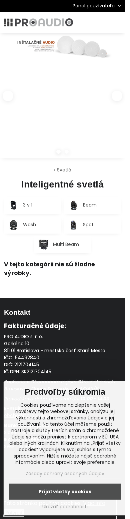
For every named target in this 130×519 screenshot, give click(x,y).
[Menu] (117, 22)
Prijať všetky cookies (65, 491)
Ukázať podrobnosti (65, 507)
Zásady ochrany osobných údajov (65, 473)
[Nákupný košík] (101, 22)
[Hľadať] (85, 22)
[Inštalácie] (62, 48)
